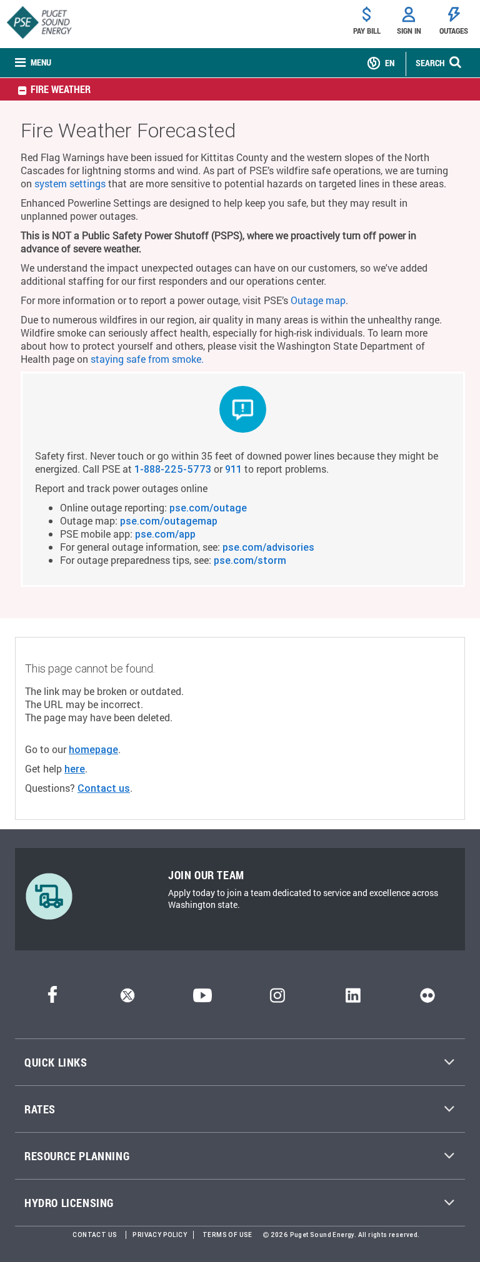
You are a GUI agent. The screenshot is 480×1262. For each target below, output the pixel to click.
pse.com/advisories (268, 547)
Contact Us (94, 1235)
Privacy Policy (159, 1235)
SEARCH (430, 63)
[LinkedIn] (353, 998)
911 (233, 469)
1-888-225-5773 (172, 469)
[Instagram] (277, 998)
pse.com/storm (250, 560)
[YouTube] (202, 998)
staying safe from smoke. (147, 358)
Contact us (104, 788)
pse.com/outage (208, 507)
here (74, 768)
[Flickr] (427, 998)
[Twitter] (127, 998)
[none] (33, 62)
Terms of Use (227, 1235)
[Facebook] (53, 998)
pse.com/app (165, 534)
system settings (70, 183)
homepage (93, 749)
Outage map (318, 300)
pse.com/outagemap (169, 521)
